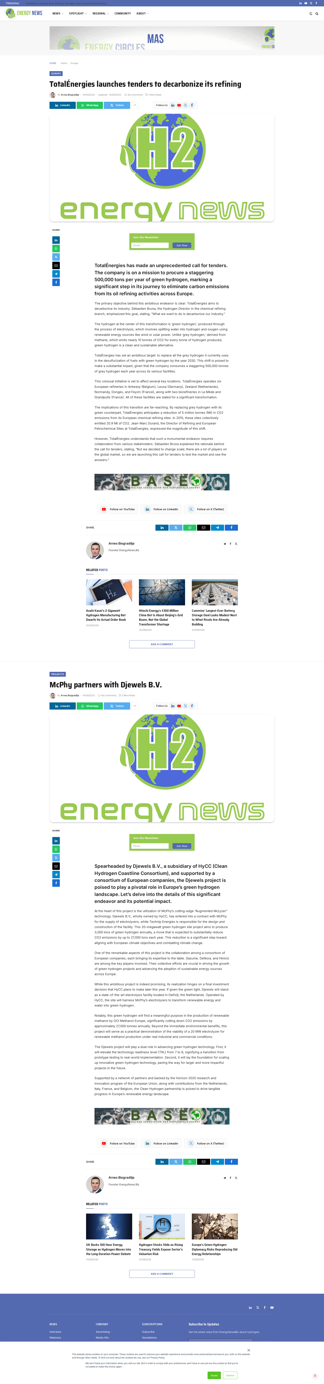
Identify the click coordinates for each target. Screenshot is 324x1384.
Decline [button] (230, 1375)
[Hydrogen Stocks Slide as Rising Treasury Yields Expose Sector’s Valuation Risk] (162, 1226)
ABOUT (141, 13)
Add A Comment (162, 644)
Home (64, 63)
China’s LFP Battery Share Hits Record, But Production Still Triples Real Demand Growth (68, 3)
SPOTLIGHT (76, 13)
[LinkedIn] (56, 240)
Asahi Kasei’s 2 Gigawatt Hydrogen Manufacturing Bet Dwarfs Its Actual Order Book (106, 615)
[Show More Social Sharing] (135, 105)
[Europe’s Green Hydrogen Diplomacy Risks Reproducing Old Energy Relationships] (215, 1226)
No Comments (135, 94)
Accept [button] (214, 1375)
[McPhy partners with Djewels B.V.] (162, 768)
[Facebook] (56, 282)
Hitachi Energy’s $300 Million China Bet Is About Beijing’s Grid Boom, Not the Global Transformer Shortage (161, 617)
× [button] (248, 1349)
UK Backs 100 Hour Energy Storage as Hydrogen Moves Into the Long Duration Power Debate (108, 1249)
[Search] (316, 13)
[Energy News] (24, 13)
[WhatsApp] (56, 248)
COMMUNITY (123, 13)
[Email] (56, 265)
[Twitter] (56, 257)
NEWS (56, 13)
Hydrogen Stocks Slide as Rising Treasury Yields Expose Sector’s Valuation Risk (161, 1249)
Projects (57, 674)
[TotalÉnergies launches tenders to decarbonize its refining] (162, 168)
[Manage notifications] (315, 1376)
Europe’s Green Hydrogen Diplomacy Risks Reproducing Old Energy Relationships (214, 1249)
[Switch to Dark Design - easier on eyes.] (311, 13)
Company (102, 1324)
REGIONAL (99, 13)
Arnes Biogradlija (70, 94)
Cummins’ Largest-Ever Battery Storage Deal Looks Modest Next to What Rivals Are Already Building (214, 617)
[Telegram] (56, 273)
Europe (74, 63)
